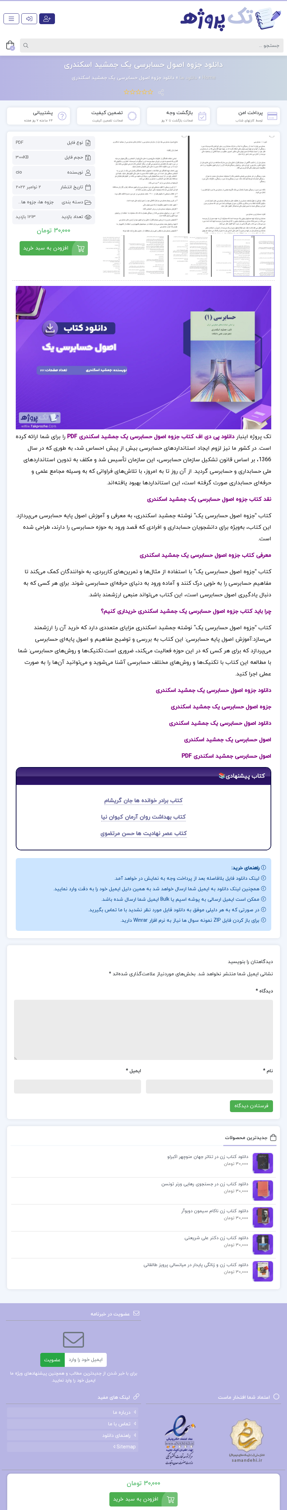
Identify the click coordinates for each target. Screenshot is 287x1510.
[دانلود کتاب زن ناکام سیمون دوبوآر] (261, 1217)
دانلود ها (188, 78)
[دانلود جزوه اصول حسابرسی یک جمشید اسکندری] (188, 184)
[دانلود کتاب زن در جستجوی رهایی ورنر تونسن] (261, 1190)
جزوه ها (46, 202)
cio (19, 172)
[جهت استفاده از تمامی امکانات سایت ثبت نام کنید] (47, 18)
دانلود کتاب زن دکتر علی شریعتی (216, 1238)
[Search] (27, 45)
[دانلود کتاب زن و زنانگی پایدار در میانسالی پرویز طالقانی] (261, 1271)
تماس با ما (119, 1424)
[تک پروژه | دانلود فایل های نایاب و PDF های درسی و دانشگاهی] (231, 18)
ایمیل (133, 1071)
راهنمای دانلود (116, 1435)
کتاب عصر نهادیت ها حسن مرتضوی (143, 833)
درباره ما (122, 1412)
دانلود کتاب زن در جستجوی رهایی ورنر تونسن (204, 1184)
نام (268, 1071)
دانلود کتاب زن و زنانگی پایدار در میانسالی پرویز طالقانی (196, 1265)
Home (209, 78)
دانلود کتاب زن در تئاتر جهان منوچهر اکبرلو (207, 1157)
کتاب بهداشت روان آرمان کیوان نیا (143, 817)
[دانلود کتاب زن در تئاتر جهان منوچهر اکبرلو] (261, 1163)
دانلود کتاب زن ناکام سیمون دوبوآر (214, 1211)
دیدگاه (264, 991)
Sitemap (125, 1447)
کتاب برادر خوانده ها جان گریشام (143, 801)
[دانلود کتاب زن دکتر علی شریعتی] (261, 1244)
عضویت (52, 1360)
